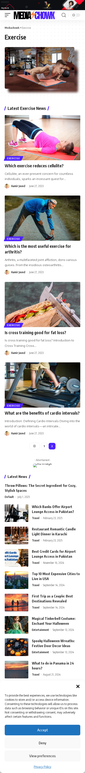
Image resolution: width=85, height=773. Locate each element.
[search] (63, 15)
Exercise (13, 158)
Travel (35, 518)
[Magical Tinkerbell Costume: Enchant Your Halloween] (16, 625)
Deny (42, 743)
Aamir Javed (18, 186)
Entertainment (40, 630)
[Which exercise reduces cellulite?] (42, 137)
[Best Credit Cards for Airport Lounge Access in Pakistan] (16, 558)
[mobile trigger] (9, 15)
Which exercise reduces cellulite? (34, 165)
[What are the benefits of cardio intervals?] (42, 385)
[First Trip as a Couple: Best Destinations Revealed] (16, 602)
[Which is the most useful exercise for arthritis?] (42, 218)
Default (9, 497)
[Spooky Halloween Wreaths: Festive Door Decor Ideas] (16, 647)
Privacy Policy (42, 767)
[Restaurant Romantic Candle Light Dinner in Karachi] (16, 535)
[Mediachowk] (34, 15)
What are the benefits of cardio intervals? (42, 413)
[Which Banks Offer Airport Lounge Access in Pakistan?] (16, 513)
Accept (42, 730)
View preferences (42, 756)
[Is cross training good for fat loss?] (42, 304)
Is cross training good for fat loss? (35, 332)
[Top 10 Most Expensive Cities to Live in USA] (16, 580)
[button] (78, 686)
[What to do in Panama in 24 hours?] (16, 669)
